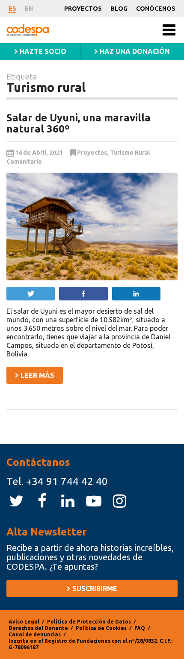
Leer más (36, 375)
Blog (119, 8)
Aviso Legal (24, 621)
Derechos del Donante (38, 628)
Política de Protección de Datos (89, 621)
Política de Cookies (101, 628)
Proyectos (83, 8)
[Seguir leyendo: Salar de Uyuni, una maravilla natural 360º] (92, 226)
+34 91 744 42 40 (67, 481)
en (29, 8)
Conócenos (155, 8)
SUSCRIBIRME (94, 588)
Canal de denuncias (35, 634)
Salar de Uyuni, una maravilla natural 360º (78, 123)
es (12, 8)
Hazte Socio (42, 51)
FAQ (139, 628)
